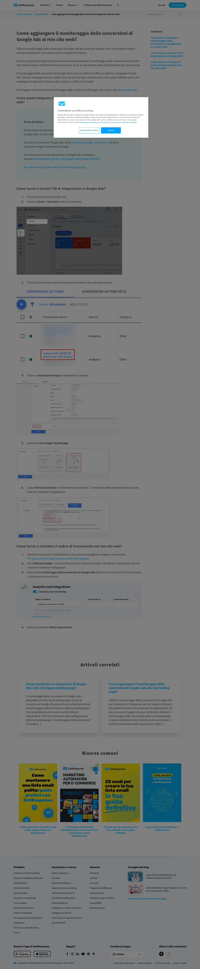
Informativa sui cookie (88, 122)
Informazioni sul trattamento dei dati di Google (118, 122)
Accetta (111, 130)
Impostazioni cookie (89, 130)
